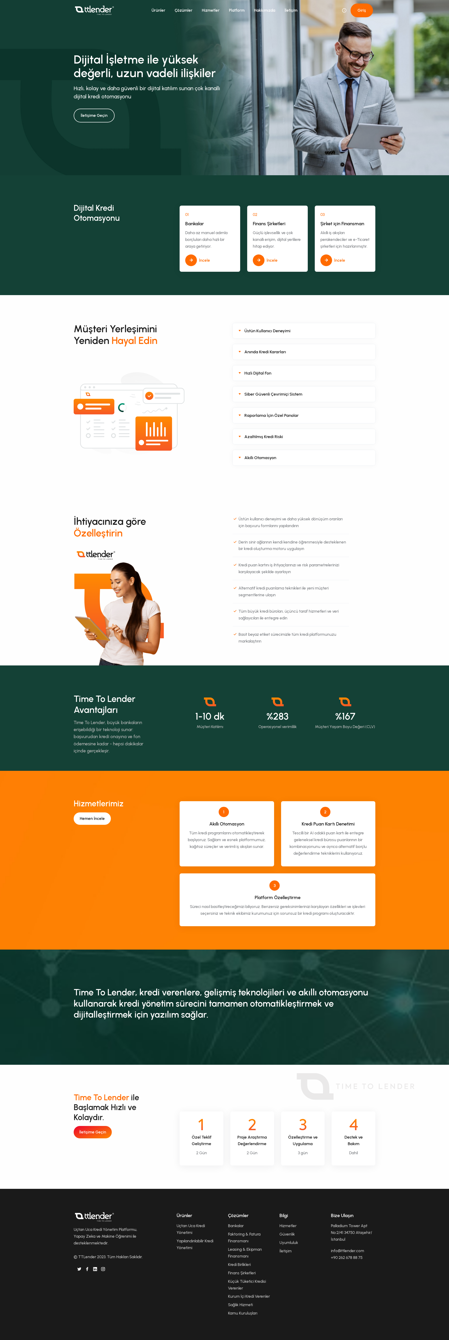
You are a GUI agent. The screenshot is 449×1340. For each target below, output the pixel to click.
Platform (237, 10)
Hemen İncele (92, 818)
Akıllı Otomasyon (260, 457)
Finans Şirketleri (242, 1273)
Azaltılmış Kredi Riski (263, 436)
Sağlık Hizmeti (240, 1304)
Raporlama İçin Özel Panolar (271, 415)
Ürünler (158, 10)
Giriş (362, 10)
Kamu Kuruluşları (242, 1313)
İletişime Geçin (94, 115)
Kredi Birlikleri (239, 1264)
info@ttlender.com (347, 1250)
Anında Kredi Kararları (265, 351)
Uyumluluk (288, 1242)
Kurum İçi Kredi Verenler (249, 1296)
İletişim (291, 10)
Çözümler (183, 10)
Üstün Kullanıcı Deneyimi (267, 330)
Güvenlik (287, 1234)
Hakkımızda (264, 10)
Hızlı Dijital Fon (257, 373)
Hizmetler (211, 10)
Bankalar (236, 1225)
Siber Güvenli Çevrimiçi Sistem (273, 394)
